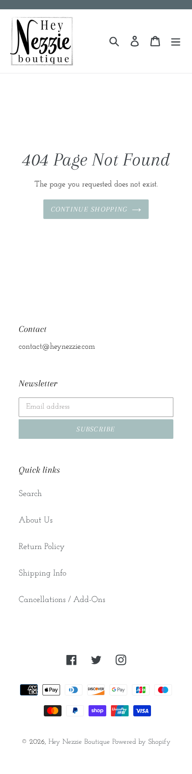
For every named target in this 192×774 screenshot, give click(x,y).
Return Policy (42, 547)
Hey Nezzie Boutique (79, 742)
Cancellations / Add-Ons (62, 600)
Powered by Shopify (141, 742)
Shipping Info (42, 573)
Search (30, 494)
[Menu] (175, 41)
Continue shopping (89, 209)
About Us (36, 520)
